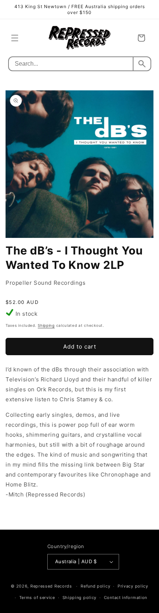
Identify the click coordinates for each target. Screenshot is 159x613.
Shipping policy (79, 597)
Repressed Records (51, 586)
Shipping (46, 325)
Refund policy (95, 586)
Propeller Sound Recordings (46, 282)
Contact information (125, 597)
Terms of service (37, 597)
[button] (15, 38)
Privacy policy (133, 586)
